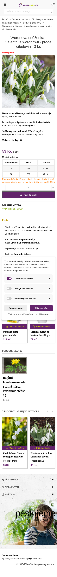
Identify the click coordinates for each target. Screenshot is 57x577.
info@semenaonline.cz (16, 558)
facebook (35, 527)
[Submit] (50, 11)
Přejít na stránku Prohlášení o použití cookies (28, 314)
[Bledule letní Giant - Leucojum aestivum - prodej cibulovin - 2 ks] (14, 431)
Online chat (36, 558)
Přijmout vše (41, 308)
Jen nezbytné (16, 308)
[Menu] (5, 4)
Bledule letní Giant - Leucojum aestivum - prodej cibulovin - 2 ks (14, 456)
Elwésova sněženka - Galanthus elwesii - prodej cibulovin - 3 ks (42, 456)
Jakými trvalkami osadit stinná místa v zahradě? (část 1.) (14, 386)
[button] (28, 220)
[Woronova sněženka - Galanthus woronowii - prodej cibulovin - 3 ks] (28, 81)
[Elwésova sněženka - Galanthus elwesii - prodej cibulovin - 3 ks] (42, 431)
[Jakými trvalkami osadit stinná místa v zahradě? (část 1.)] (14, 365)
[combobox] (26, 11)
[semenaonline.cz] (28, 4)
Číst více (7, 400)
